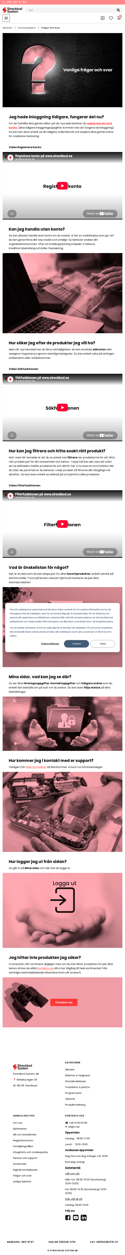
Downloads (19, 1164)
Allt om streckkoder (24, 1134)
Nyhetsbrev (20, 1128)
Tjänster (70, 1099)
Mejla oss (74, 1126)
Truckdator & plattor (77, 1087)
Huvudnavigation (27, 27)
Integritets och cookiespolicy (30, 1152)
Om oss (17, 1122)
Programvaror (73, 1093)
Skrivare (69, 1069)
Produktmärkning (75, 1104)
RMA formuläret (36, 767)
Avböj (103, 643)
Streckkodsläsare (75, 1081)
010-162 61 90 (16, 2)
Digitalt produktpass (25, 1169)
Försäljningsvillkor (23, 1146)
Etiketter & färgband (77, 1075)
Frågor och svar (22, 1175)
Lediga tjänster (22, 1181)
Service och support (25, 1158)
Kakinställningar (50, 643)
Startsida (7, 27)
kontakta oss (45, 968)
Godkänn (76, 643)
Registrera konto (23, 1140)
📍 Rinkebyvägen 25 (25, 1079)
